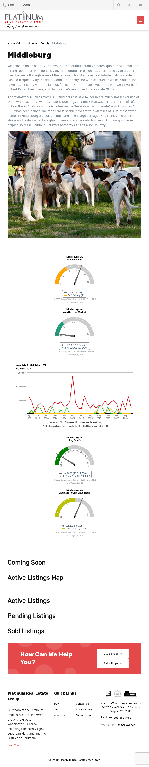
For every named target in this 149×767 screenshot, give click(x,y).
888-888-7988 (18, 5)
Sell (56, 709)
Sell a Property (113, 663)
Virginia (22, 43)
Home (11, 43)
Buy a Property (113, 654)
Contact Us (82, 704)
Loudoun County (39, 43)
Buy (56, 704)
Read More (14, 745)
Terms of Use (83, 715)
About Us (59, 715)
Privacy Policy (84, 709)
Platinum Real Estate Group (77, 760)
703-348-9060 (126, 725)
